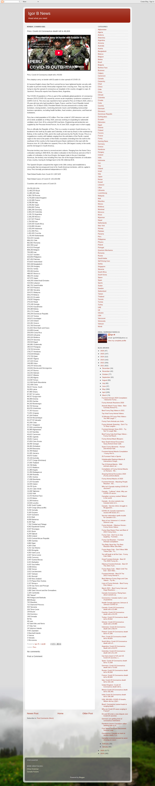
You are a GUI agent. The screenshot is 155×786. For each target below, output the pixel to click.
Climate (100, 95)
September (106, 377)
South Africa (102, 272)
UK (99, 310)
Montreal (101, 209)
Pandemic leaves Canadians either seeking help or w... (114, 724)
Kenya (100, 179)
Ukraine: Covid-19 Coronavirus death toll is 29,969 (113, 623)
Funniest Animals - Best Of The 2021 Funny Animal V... (113, 574)
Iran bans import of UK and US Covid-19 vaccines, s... (113, 657)
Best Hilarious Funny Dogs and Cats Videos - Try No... (115, 579)
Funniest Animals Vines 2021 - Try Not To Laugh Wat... (114, 430)
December (106, 368)
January (105, 747)
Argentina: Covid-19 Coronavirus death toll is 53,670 (113, 647)
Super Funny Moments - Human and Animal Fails (113, 447)
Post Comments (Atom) (45, 718)
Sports (100, 283)
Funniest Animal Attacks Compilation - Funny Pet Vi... (115, 452)
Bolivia (100, 59)
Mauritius (101, 201)
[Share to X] (56, 644)
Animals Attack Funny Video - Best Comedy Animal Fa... (114, 406)
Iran (99, 163)
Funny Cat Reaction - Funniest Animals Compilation (113, 541)
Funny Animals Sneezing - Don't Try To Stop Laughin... (114, 425)
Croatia (100, 100)
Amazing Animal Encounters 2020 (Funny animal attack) (114, 475)
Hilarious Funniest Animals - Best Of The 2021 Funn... (115, 565)
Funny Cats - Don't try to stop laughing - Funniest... (112, 536)
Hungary (101, 152)
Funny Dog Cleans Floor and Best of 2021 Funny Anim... (115, 531)
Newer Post (32, 713)
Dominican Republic (105, 114)
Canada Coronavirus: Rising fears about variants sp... (114, 594)
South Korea (102, 275)
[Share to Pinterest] (60, 644)
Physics (100, 242)
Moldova (101, 207)
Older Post (87, 713)
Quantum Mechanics (105, 250)
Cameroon (102, 76)
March (104, 395)
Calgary (100, 73)
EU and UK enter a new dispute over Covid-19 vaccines (115, 715)
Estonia (100, 127)
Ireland (100, 168)
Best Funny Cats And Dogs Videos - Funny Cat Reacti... (114, 435)
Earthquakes (102, 117)
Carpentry (101, 81)
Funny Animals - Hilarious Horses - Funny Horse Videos (114, 526)
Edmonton (101, 122)
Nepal (100, 220)
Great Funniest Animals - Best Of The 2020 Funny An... (113, 560)
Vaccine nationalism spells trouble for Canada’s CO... (114, 516)
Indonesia (101, 160)
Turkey (100, 305)
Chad (100, 84)
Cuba (100, 103)
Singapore (101, 266)
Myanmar (101, 217)
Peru (34, 647)
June (104, 386)
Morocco (101, 212)
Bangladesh (102, 51)
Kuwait (100, 182)
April (104, 392)
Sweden (101, 288)
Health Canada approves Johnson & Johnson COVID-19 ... (115, 603)
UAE (99, 307)
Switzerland (102, 291)
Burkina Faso (102, 68)
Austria (100, 48)
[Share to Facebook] (58, 644)
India (99, 157)
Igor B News (39, 13)
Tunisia (100, 302)
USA (99, 315)
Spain (100, 280)
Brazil (100, 62)
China (100, 92)
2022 (102, 363)
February (105, 744)
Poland (100, 245)
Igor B (112, 335)
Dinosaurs (101, 111)
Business (101, 70)
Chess (100, 87)
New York (101, 226)
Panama (101, 234)
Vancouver (102, 318)
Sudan (100, 286)
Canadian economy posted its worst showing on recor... (114, 739)
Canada (101, 78)
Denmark (101, 108)
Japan (100, 176)
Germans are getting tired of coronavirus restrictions (112, 719)
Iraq (99, 166)
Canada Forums (33, 772)
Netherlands (102, 223)
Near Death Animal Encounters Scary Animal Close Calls (113, 443)
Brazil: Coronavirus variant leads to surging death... (114, 705)
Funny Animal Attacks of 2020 (112, 479)
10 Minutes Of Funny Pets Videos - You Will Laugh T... (114, 417)
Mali (99, 198)
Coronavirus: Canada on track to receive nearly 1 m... (113, 734)
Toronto (100, 299)
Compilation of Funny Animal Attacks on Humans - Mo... (115, 470)
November (106, 371)
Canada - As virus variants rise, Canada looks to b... (113, 502)
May (104, 389)
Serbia (100, 264)
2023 (102, 360)
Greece (100, 147)
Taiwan (100, 294)
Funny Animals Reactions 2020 (113, 403)
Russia (100, 256)
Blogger (82, 777)
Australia (101, 46)
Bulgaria (101, 65)
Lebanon (101, 185)
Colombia (101, 97)
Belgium (101, 57)
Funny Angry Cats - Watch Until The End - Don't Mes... (114, 570)
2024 (102, 357)
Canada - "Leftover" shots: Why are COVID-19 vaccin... (114, 492)
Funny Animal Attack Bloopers (112, 439)
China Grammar (33, 769)
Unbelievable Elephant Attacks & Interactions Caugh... (113, 460)
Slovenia (101, 269)
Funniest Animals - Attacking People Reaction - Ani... (114, 482)
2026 (102, 351)
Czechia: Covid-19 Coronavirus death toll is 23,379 (113, 613)
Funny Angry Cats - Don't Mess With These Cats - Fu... (115, 550)
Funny (100, 138)
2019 (102, 753)
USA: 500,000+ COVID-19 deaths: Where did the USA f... (114, 700)
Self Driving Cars (104, 261)
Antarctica (101, 38)
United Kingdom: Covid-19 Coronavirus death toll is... (112, 686)
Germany (101, 144)
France (100, 136)
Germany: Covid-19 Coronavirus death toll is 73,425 (113, 666)
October (105, 374)
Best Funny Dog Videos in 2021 (113, 410)
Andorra (101, 35)
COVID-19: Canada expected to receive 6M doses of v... (113, 511)
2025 (102, 354)
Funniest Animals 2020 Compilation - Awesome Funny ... (114, 399)
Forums (100, 133)
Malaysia (101, 196)
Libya (100, 187)
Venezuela (101, 321)
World (100, 326)
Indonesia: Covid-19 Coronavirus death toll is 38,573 (113, 628)
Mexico (100, 204)
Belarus (100, 54)
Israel (100, 171)
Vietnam (101, 324)
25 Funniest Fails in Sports (111, 456)
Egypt (100, 125)
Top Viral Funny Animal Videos (113, 413)
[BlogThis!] (54, 644)
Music (100, 215)
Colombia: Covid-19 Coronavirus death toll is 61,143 (113, 652)
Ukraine (100, 313)
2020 (102, 750)
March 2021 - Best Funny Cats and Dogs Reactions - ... (114, 589)
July (104, 383)
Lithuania (101, 190)
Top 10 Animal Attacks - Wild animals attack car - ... (112, 465)
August (105, 380)
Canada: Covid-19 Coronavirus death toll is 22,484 (113, 608)
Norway (100, 228)
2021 (102, 366)
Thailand (101, 296)
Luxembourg (102, 193)
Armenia (101, 43)
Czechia (101, 106)
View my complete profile (117, 340)
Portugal (101, 247)
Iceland (100, 155)
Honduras (101, 149)
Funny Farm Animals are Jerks (113, 421)
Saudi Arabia (102, 258)
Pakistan (101, 231)
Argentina (101, 40)
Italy (99, 174)
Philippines (102, 239)
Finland (100, 130)
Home (60, 713)
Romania (101, 253)
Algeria (100, 32)
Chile (100, 89)
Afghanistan (102, 29)
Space (100, 277)
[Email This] (51, 644)
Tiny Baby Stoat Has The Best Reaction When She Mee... (112, 545)
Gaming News (103, 141)
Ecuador (101, 119)
